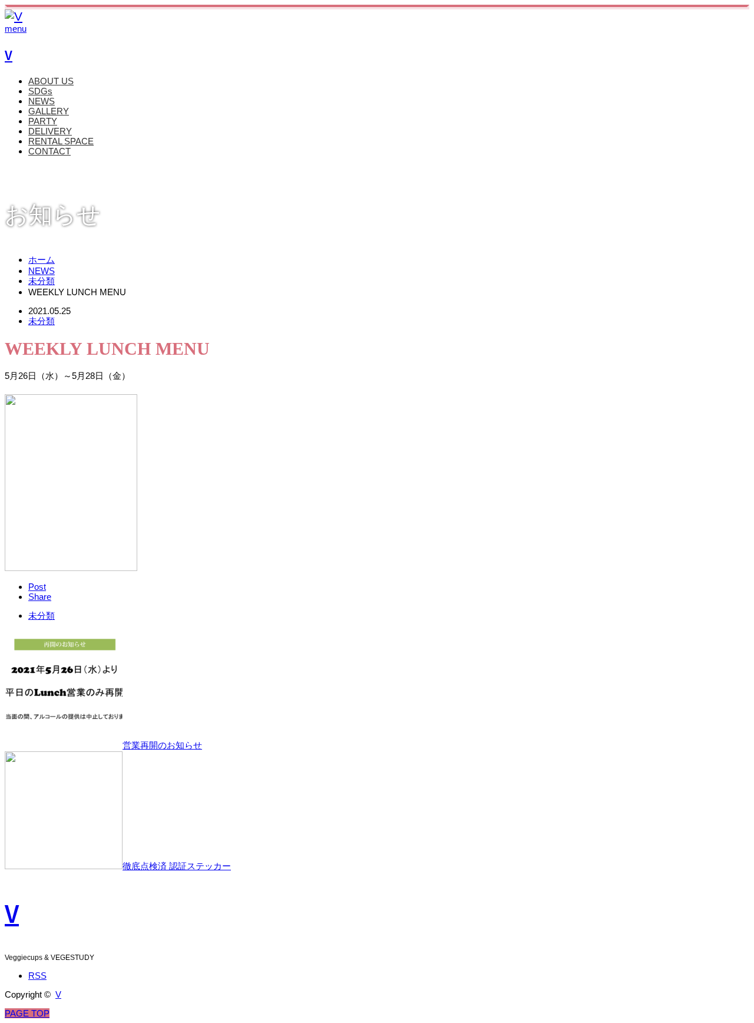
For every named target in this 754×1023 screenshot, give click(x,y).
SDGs (40, 91)
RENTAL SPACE (61, 141)
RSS (37, 976)
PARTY (42, 121)
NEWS (41, 101)
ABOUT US (51, 81)
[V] (13, 16)
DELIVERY (50, 131)
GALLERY (48, 111)
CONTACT (49, 151)
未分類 (41, 321)
